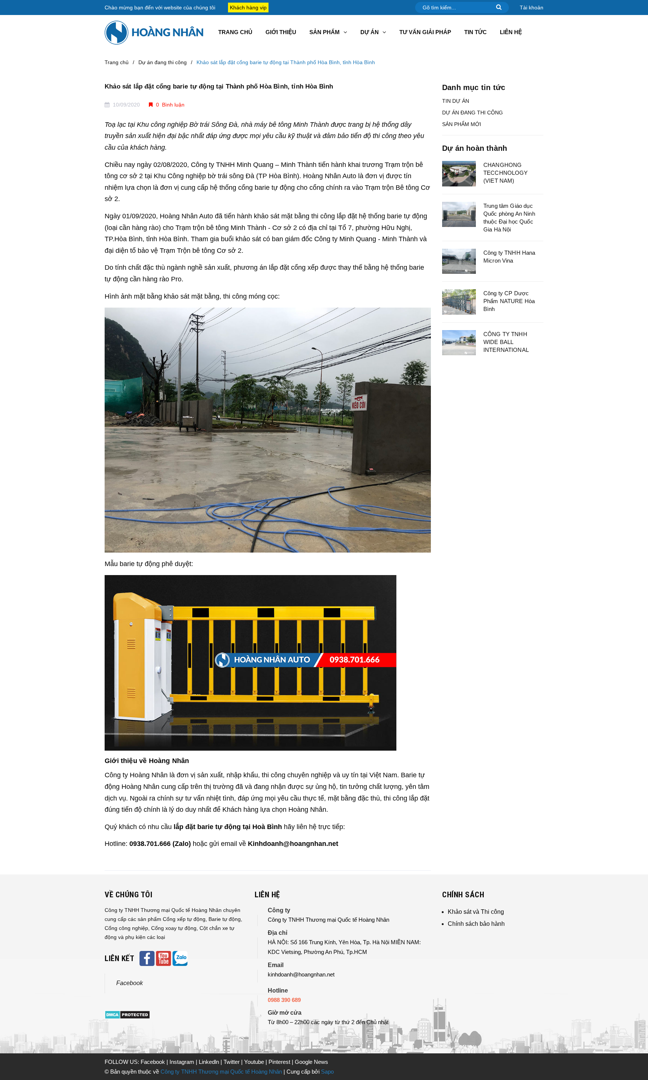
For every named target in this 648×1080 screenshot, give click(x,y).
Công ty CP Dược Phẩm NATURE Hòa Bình (509, 301)
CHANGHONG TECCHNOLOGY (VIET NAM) (505, 173)
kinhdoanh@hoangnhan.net (301, 974)
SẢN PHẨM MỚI (461, 124)
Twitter (232, 1062)
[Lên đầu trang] (633, 1040)
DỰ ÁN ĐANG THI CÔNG (472, 113)
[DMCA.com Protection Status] (127, 1014)
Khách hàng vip (248, 8)
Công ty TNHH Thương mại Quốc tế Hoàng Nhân (221, 1071)
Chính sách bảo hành (476, 924)
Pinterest (280, 1062)
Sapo (327, 1071)
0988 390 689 (284, 1000)
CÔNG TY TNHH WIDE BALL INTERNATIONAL (506, 342)
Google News (311, 1062)
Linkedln (209, 1062)
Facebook (129, 983)
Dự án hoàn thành (474, 148)
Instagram (183, 1062)
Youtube (255, 1062)
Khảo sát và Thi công (476, 912)
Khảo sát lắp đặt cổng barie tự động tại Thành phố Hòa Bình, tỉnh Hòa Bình (219, 86)
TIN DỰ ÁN (455, 101)
